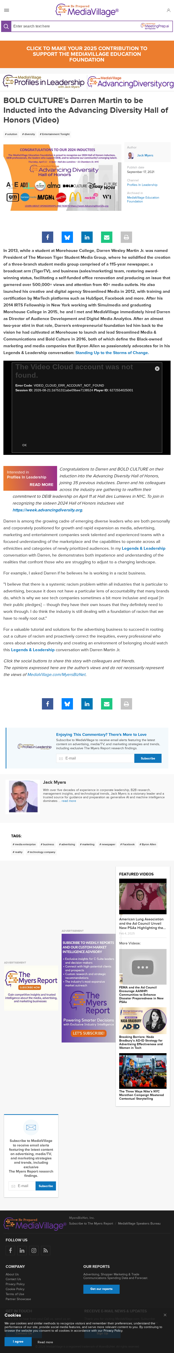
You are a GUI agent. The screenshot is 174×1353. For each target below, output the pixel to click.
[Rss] (45, 1250)
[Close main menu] (165, 1315)
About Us (12, 1274)
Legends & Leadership (33, 650)
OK (24, 445)
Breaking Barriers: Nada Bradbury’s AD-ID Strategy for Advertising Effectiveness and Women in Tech (141, 1042)
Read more (45, 1342)
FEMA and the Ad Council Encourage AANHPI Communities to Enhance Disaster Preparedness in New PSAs (141, 995)
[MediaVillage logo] (35, 1224)
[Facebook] (47, 237)
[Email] (106, 237)
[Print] (126, 237)
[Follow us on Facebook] (10, 1250)
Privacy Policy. (113, 1331)
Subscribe (148, 758)
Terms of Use (15, 1294)
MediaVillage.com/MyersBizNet (56, 674)
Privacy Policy (15, 1284)
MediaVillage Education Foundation (143, 199)
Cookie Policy (15, 1289)
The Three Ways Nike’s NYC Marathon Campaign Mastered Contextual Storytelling (141, 1095)
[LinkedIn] (87, 237)
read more (69, 801)
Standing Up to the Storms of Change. (112, 352)
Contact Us (13, 1279)
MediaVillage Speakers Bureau (139, 1223)
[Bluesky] (67, 237)
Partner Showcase (18, 1299)
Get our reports (101, 1289)
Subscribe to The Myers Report (91, 1223)
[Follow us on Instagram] (34, 1250)
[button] (168, 10)
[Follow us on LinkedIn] (22, 1250)
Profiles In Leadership (142, 185)
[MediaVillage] (87, 10)
